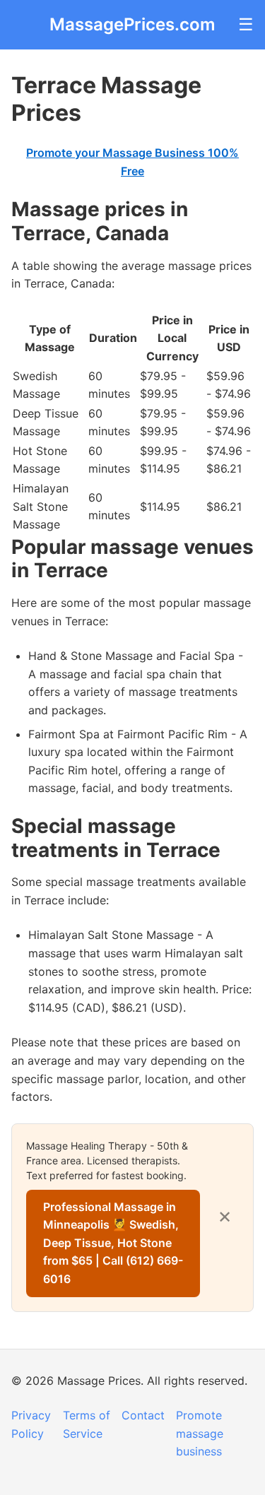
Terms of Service (86, 1424)
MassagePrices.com (132, 24)
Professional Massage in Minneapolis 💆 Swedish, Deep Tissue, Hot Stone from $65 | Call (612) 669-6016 (113, 1243)
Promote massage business (199, 1433)
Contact (143, 1415)
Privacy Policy (31, 1424)
